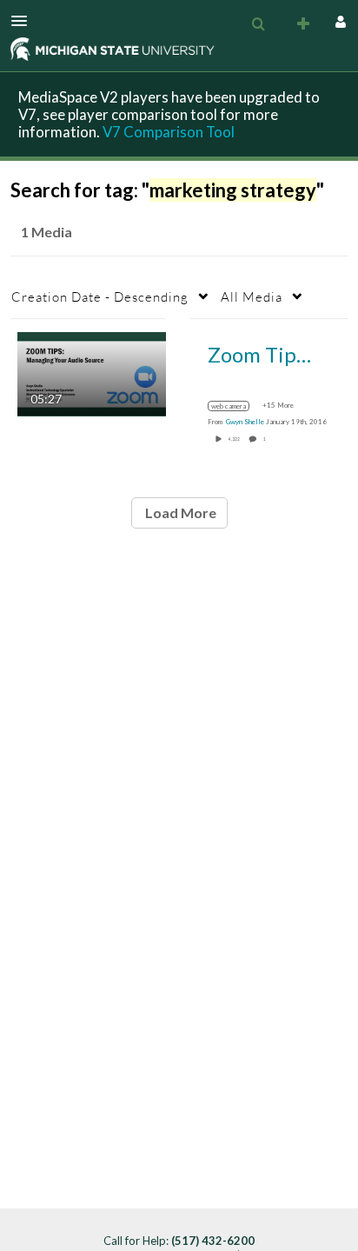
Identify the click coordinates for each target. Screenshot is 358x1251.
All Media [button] (251, 296)
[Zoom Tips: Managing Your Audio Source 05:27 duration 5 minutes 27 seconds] (91, 372)
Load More (179, 512)
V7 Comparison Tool (169, 132)
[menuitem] (258, 24)
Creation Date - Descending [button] (100, 296)
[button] (24, 21)
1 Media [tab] (46, 231)
